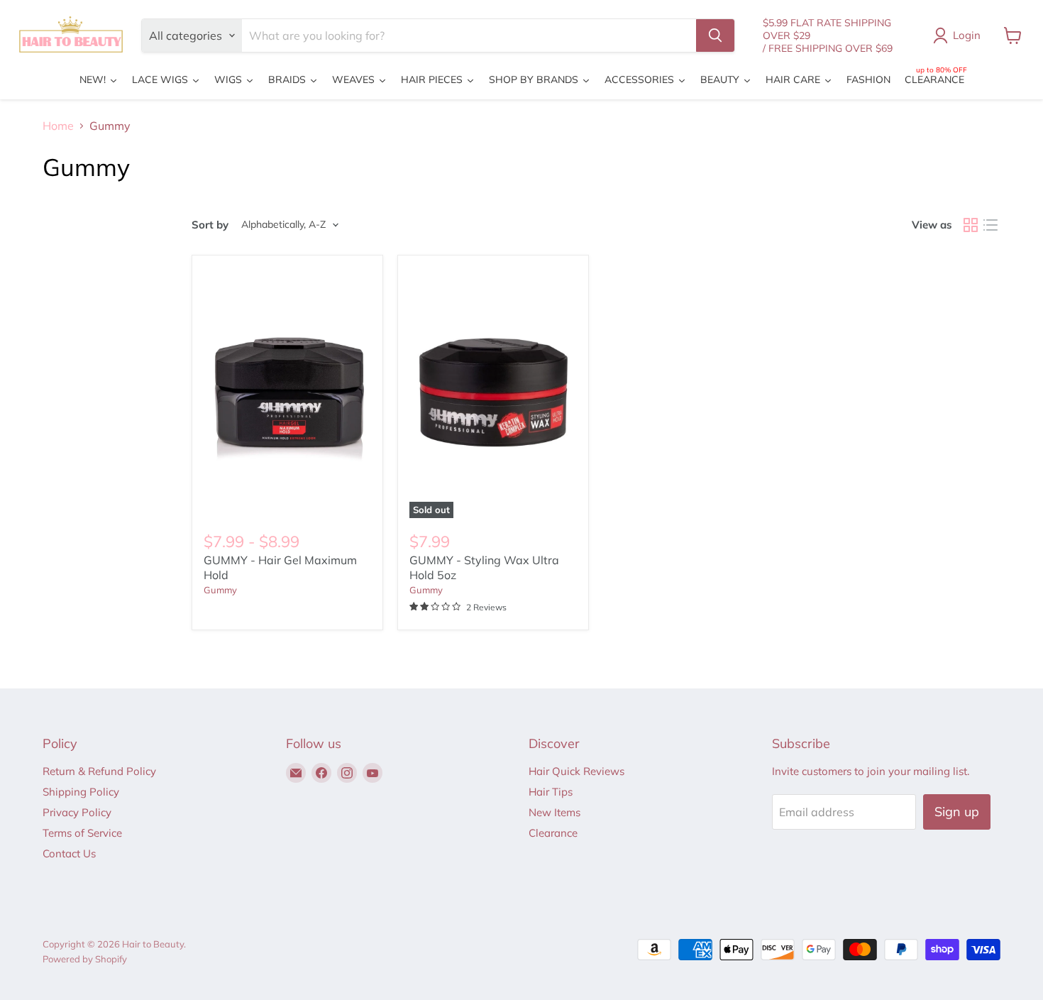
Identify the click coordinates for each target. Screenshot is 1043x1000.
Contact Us (69, 853)
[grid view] (971, 225)
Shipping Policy (81, 791)
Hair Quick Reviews (576, 771)
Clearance (553, 833)
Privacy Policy (77, 812)
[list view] (990, 225)
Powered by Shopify (85, 959)
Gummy (220, 589)
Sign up (956, 811)
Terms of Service (82, 833)
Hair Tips (551, 791)
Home (58, 125)
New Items (554, 812)
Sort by (210, 225)
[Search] (715, 35)
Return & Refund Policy (99, 771)
